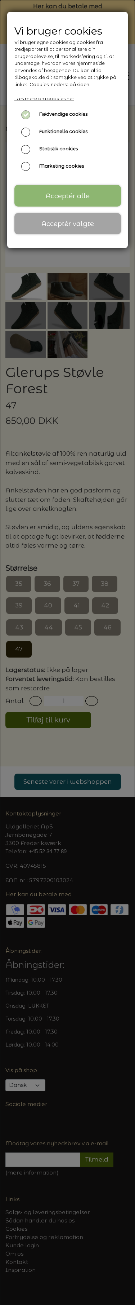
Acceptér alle (68, 196)
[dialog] (67, 652)
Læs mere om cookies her (44, 98)
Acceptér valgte (67, 224)
